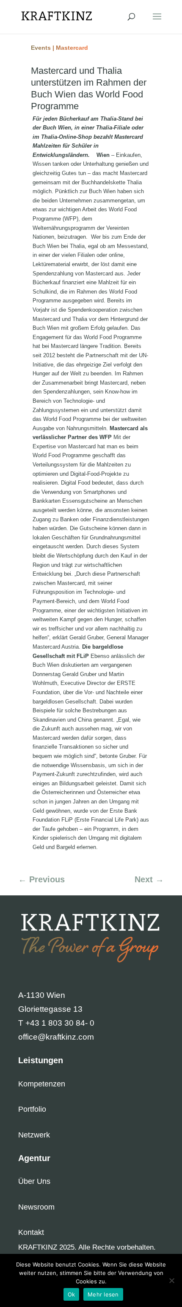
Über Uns (34, 1181)
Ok (71, 1294)
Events (41, 47)
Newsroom (36, 1207)
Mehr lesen (103, 1294)
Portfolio (32, 1109)
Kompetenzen (41, 1084)
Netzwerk (34, 1135)
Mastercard (72, 47)
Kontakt (31, 1232)
